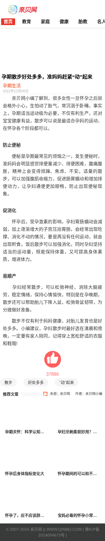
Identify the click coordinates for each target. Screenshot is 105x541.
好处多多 (36, 382)
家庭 (45, 21)
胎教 (82, 21)
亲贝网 (65, 394)
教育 (26, 21)
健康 (64, 21)
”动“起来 (66, 382)
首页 (8, 21)
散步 (8, 382)
